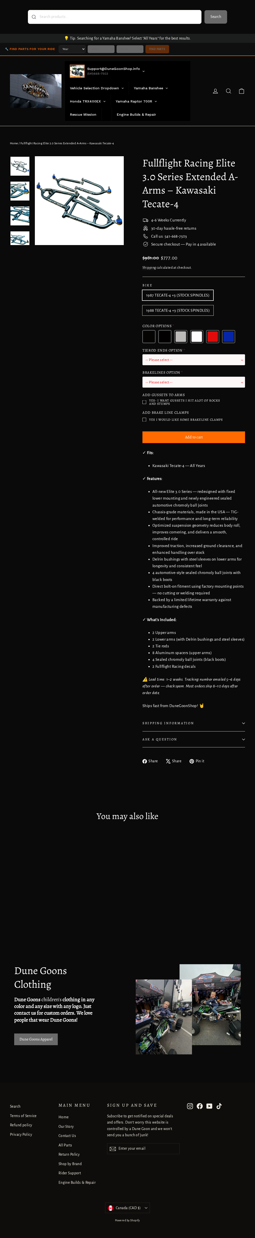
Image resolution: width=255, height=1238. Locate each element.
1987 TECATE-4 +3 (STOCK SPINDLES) (177, 295)
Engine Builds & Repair (77, 1183)
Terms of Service (23, 1116)
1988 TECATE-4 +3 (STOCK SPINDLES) (178, 310)
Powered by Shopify (127, 1220)
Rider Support (70, 1173)
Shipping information (168, 723)
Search (215, 17)
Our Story (66, 1127)
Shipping (149, 267)
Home (14, 143)
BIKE (147, 285)
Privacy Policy (21, 1134)
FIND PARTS (157, 49)
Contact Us (67, 1136)
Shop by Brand (70, 1164)
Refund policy (21, 1125)
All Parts (65, 1145)
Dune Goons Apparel (36, 1039)
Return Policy (69, 1154)
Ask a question (159, 739)
